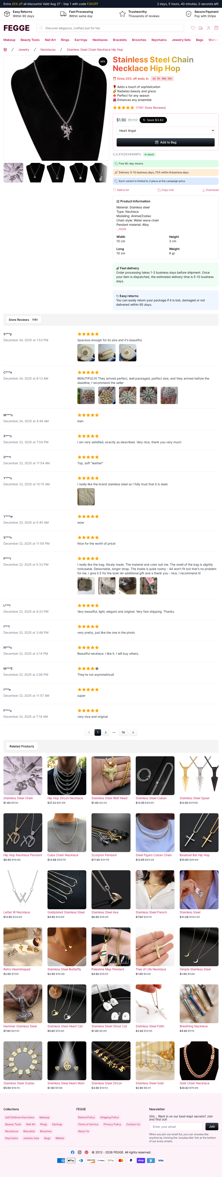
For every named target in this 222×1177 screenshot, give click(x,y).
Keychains (159, 40)
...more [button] (121, 229)
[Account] (208, 28)
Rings (65, 40)
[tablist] (111, 320)
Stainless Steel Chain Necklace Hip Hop (95, 49)
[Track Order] (201, 28)
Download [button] (212, 190)
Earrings (81, 40)
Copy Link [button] (167, 190)
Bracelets (120, 40)
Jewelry (23, 49)
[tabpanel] (111, 532)
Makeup (9, 40)
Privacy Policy (112, 1124)
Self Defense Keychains (19, 1117)
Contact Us (133, 1124)
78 (123, 732)
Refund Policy (86, 1117)
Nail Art (50, 40)
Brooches (139, 40)
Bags (199, 40)
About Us (83, 1131)
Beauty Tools (30, 40)
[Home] (5, 49)
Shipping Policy (109, 1117)
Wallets (214, 40)
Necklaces (100, 40)
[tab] (23, 319)
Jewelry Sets (181, 40)
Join (212, 1126)
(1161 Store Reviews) (151, 107)
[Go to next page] (133, 732)
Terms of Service (88, 1124)
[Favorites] (193, 28)
